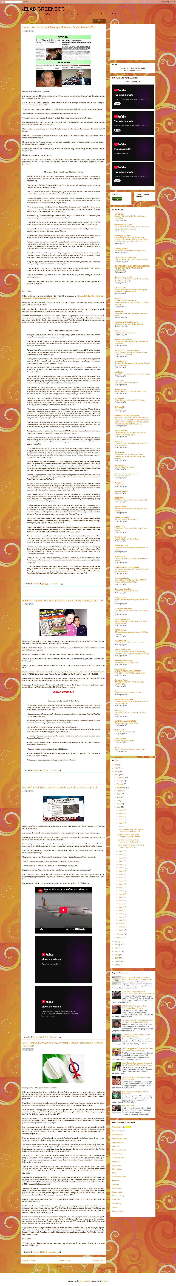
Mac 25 (122, 851)
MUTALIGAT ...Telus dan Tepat (127, 350)
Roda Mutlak (120, 669)
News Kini (116, 1200)
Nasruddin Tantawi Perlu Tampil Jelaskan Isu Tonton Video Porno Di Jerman (137, 1021)
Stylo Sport (119, 730)
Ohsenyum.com (121, 249)
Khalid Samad (120, 537)
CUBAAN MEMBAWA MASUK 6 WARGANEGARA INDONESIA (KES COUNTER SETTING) (131, 302)
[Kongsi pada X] (28, 31)
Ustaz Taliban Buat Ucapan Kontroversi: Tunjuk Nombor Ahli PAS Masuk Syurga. (137, 1064)
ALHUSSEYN (120, 556)
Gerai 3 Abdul (120, 739)
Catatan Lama (99, 1260)
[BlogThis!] (26, 31)
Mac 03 (122, 923)
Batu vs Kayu (120, 465)
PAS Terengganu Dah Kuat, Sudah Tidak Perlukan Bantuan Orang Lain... (137, 1050)
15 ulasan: (53, 1252)
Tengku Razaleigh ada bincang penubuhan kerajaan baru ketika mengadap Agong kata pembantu (130, 456)
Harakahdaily (117, 1154)
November (121, 781)
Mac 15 (122, 884)
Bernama (115, 1181)
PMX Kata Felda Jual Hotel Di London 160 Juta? (131, 259)
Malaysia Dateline (119, 1127)
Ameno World (120, 389)
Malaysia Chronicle (119, 1150)
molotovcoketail (84, 1281)
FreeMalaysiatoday (119, 1138)
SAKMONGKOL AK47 (123, 225)
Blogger (105, 1281)
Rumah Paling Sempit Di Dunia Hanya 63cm (130, 251)
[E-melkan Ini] (23, 31)
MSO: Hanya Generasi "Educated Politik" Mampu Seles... (131, 846)
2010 (117, 955)
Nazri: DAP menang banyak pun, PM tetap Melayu (132, 374)
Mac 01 (122, 930)
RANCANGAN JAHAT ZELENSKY (127, 383)
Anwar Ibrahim (120, 361)
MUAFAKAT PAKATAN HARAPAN (127, 591)
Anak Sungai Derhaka (123, 340)
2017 (117, 768)
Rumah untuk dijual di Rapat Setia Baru (128, 693)
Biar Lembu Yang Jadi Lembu (127, 474)
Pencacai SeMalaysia (123, 660)
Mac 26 (122, 826)
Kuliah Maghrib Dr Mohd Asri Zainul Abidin (129, 643)
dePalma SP (119, 407)
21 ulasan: (54, 584)
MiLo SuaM (119, 452)
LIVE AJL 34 (119, 484)
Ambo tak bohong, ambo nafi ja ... (126, 519)
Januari (120, 937)
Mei (118, 801)
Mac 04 (122, 920)
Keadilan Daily (117, 1142)
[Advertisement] (63, 591)
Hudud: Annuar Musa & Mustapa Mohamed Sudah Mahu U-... (130, 830)
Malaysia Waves (121, 431)
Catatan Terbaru (29, 1260)
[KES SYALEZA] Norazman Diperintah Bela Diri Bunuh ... (130, 836)
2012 (117, 948)
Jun (118, 797)
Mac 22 (122, 861)
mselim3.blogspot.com (124, 700)
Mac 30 (122, 813)
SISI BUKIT (119, 498)
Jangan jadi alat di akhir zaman (125, 333)
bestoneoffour (120, 507)
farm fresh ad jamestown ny (124, 741)
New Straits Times (119, 1177)
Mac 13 (122, 891)
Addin (117, 747)
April (119, 804)
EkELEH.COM (120, 288)
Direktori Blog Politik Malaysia (127, 567)
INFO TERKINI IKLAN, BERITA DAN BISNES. (132, 266)
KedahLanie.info (121, 546)
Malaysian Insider (118, 1131)
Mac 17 (122, 877)
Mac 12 (122, 894)
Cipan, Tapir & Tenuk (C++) (125, 257)
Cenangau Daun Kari (123, 589)
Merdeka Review (118, 1158)
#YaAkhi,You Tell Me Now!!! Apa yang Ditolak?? (131, 500)
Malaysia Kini (117, 1135)
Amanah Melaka (121, 491)
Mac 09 (122, 904)
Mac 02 (122, 927)
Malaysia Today (118, 1196)
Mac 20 (122, 868)
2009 (117, 958)
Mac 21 (122, 864)
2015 (117, 775)
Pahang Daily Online (123, 236)
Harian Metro (117, 1192)
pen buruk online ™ (123, 517)
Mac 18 (122, 874)
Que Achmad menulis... (124, 277)
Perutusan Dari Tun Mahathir (125, 467)
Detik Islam (119, 398)
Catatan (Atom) (67, 1266)
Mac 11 (122, 897)
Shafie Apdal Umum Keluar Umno (126, 723)
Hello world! (119, 409)
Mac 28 (122, 820)
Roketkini (115, 1146)
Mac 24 (122, 854)
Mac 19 (122, 871)
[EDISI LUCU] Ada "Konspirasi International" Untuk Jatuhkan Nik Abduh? (138, 993)
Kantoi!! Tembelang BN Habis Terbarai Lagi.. (130, 749)
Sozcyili (118, 298)
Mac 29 (122, 817)
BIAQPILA (119, 483)
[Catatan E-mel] (61, 584)
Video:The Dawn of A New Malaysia (127, 539)
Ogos (119, 791)
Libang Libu (120, 526)
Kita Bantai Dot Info (123, 650)
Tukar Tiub (119, 381)
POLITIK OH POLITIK (122, 476)
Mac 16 (122, 881)
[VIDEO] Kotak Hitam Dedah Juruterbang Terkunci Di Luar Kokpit (59, 787)
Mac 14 (122, 887)
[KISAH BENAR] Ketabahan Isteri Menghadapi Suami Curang (134, 1007)
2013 (117, 945)
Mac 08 (122, 907)
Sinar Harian (117, 1169)
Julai (119, 794)
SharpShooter (120, 598)
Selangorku (116, 1165)
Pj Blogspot (119, 331)
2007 (117, 964)
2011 (117, 951)
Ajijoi (117, 691)
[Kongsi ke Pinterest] (32, 31)
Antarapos (116, 1161)
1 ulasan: (53, 770)
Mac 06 (122, 914)
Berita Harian (117, 1188)
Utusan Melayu (118, 1211)
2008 (117, 961)
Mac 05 (122, 917)
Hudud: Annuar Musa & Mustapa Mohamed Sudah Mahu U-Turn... (60, 27)
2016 (117, 771)
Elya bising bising (122, 578)
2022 (117, 765)
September (121, 787)
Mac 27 (122, 823)
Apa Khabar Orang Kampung (126, 322)
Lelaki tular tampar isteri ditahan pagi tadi (129, 324)
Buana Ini (118, 441)
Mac (119, 807)
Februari (120, 934)
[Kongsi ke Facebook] (30, 31)
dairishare (119, 311)
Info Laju (118, 710)
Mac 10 (122, 900)
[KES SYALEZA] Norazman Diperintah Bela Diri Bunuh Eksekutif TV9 (62, 600)
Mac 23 (122, 858)
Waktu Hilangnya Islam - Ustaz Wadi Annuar (130, 400)
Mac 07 (122, 910)
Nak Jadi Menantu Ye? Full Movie (126, 662)
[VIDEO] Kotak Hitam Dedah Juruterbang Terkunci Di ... (129, 841)
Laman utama (64, 1260)
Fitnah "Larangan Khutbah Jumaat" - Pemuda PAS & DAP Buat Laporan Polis (137, 978)
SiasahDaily (116, 1203)
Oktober (120, 784)
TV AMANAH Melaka (123, 641)
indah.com (119, 372)
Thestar (115, 1207)
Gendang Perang (121, 680)
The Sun (115, 1184)
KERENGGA (119, 214)
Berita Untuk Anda (122, 619)
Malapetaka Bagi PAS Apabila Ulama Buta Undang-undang (136, 1036)
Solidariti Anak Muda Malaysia (127, 416)
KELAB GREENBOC (42, 9)
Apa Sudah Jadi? (128, 1106)
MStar (114, 1173)
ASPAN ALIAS (120, 630)
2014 (117, 942)
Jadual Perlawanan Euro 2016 (125, 732)
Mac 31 (122, 810)
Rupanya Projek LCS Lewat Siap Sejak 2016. (130, 391)
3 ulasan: (53, 1037)
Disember (121, 778)
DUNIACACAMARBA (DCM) (125, 721)
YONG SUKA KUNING (123, 608)
